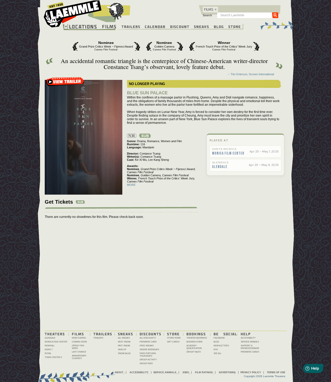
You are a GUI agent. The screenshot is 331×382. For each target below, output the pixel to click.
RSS (216, 349)
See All (217, 353)
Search (207, 15)
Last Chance (79, 352)
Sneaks (201, 26)
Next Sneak (124, 342)
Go (275, 15)
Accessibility (248, 338)
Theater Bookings (196, 338)
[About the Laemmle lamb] (115, 11)
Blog (219, 26)
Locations (83, 26)
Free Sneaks (147, 346)
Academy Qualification (194, 347)
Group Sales (193, 352)
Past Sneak (124, 346)
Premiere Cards (250, 352)
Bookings (196, 334)
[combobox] (210, 9)
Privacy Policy (250, 372)
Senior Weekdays (149, 349)
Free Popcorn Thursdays (148, 354)
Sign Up (122, 349)
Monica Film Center (228, 153)
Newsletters (221, 346)
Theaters (55, 334)
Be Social (225, 334)
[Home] (87, 15)
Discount (180, 26)
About (119, 372)
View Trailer (65, 83)
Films (109, 26)
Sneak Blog (124, 353)
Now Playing (79, 338)
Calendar (155, 26)
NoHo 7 (48, 349)
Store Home (174, 338)
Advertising (227, 372)
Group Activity (148, 359)
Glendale (219, 167)
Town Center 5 (53, 357)
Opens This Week (78, 347)
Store (234, 26)
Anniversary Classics (79, 357)
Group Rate (146, 363)
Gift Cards (173, 342)
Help (246, 334)
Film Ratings (204, 372)
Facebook (219, 338)
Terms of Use (276, 372)
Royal (48, 353)
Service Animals (250, 342)
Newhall (50, 346)
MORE (131, 184)
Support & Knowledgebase (250, 347)
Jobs (185, 372)
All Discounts (148, 338)
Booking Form (194, 342)
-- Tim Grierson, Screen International (251, 74)
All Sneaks (124, 338)
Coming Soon (79, 342)
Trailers (131, 26)
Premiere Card (148, 342)
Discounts (150, 334)
